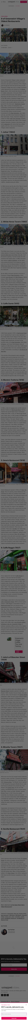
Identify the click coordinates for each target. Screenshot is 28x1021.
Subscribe (14, 1018)
